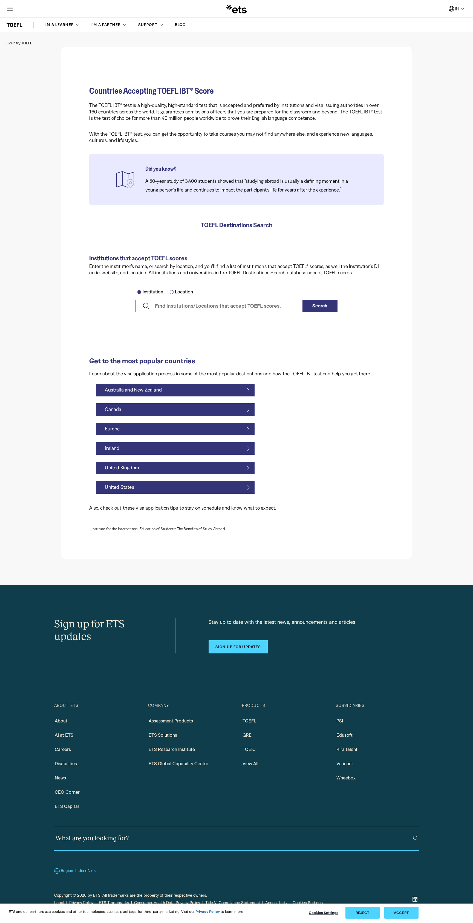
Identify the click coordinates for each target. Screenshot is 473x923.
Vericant (344, 763)
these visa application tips (150, 508)
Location (184, 292)
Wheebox (346, 778)
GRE (247, 735)
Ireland (112, 448)
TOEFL (249, 721)
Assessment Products (171, 721)
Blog (180, 24)
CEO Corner (67, 792)
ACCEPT (401, 913)
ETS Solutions (163, 735)
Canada (113, 409)
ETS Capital (67, 806)
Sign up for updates (238, 646)
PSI (339, 721)
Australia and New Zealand (133, 390)
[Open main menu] (10, 8)
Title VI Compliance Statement (232, 903)
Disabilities (66, 763)
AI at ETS (64, 735)
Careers (63, 749)
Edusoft (344, 735)
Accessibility (276, 903)
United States (119, 487)
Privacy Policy (81, 903)
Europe (112, 429)
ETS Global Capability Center (178, 763)
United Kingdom (122, 468)
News (60, 778)
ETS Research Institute (172, 749)
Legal (59, 903)
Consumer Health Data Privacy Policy (167, 903)
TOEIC (249, 749)
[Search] (416, 838)
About (61, 721)
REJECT (363, 913)
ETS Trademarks (114, 903)
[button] (62, 25)
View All (250, 763)
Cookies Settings (308, 903)
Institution (153, 292)
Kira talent (346, 749)
